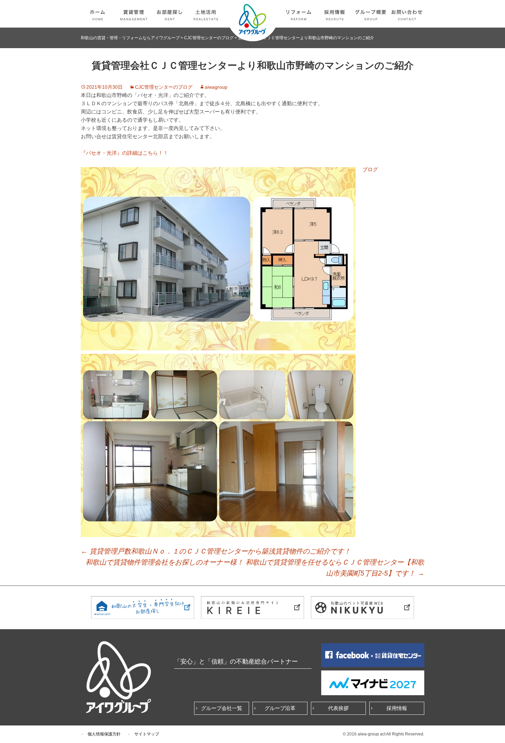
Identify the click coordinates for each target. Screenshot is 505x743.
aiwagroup (216, 87)
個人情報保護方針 (104, 734)
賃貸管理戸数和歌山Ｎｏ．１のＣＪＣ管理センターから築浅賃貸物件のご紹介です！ (216, 551)
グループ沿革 (280, 708)
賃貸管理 (134, 14)
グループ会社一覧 (221, 708)
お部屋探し (170, 14)
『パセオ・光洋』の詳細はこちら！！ (124, 153)
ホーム (98, 14)
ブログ (370, 169)
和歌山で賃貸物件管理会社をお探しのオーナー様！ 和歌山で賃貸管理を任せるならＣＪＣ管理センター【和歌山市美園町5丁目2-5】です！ (255, 567)
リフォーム (299, 14)
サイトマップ (146, 734)
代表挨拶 (338, 708)
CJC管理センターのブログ (163, 87)
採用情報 (335, 14)
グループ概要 (371, 14)
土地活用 (206, 14)
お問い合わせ (407, 14)
